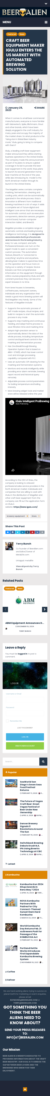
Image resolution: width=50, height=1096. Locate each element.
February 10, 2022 (29, 940)
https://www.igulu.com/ (25, 507)
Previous (5, 609)
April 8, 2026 (27, 854)
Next (44, 609)
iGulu (35, 516)
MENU (7, 22)
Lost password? (25, 728)
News (22, 34)
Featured (12, 34)
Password (10, 707)
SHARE (40, 107)
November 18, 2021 (29, 962)
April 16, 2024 (27, 893)
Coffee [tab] (11, 971)
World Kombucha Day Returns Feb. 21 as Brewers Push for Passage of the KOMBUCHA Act (31, 931)
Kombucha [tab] (13, 874)
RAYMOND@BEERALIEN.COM (23, 1000)
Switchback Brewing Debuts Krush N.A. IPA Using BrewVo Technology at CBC (31, 847)
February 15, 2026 (29, 835)
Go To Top (25, 1089)
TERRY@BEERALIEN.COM (25, 1003)
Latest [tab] (11, 863)
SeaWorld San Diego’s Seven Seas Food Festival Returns (31, 786)
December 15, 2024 (25, 626)
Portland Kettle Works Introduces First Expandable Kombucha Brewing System (31, 954)
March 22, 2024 (28, 918)
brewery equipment (17, 516)
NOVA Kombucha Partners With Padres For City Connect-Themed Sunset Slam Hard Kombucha (30, 907)
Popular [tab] (12, 772)
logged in (22, 653)
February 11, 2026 (29, 793)
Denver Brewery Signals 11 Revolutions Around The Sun (31, 827)
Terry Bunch (23, 543)
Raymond (40, 815)
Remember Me (16, 721)
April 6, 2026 (27, 815)
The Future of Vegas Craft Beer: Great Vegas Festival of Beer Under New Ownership (31, 807)
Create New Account (25, 746)
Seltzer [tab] (11, 979)
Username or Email (13, 694)
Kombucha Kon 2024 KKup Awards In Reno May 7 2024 (31, 887)
